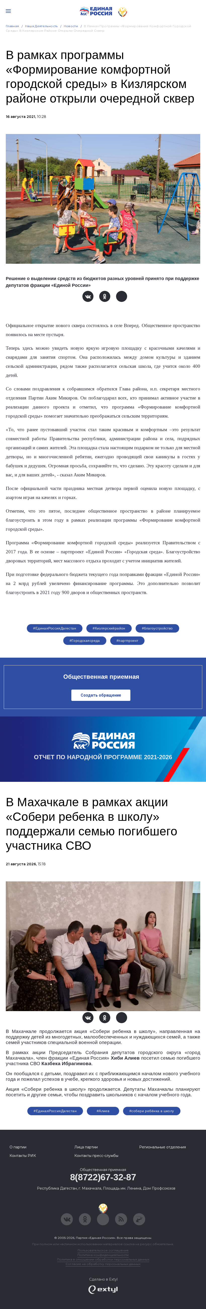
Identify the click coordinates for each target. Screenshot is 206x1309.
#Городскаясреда (85, 641)
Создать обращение (101, 695)
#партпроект (127, 641)
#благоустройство (157, 628)
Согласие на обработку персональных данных (103, 1264)
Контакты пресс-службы (96, 1155)
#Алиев (103, 1111)
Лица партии (86, 1147)
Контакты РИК (23, 1155)
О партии (18, 1147)
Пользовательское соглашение (103, 1250)
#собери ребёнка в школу (151, 1111)
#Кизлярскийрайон (109, 628)
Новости (71, 26)
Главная (12, 26)
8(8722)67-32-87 (103, 1177)
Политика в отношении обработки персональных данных (103, 1259)
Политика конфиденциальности (103, 1255)
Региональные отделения (162, 1147)
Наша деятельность (41, 26)
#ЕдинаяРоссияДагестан (54, 628)
